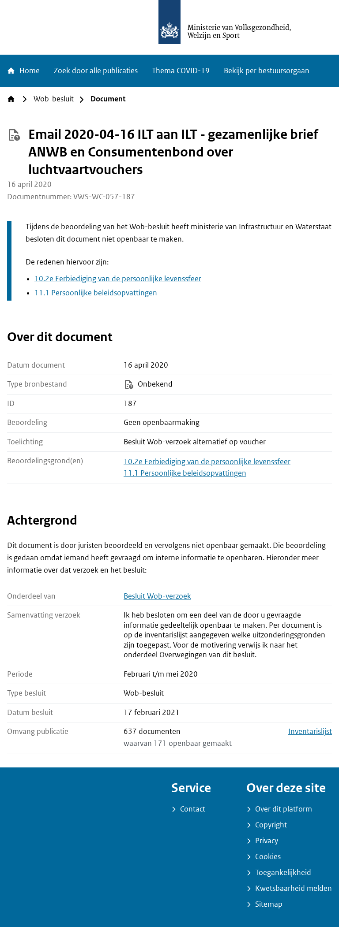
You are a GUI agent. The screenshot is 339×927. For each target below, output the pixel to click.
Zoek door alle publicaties (96, 70)
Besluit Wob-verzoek (157, 596)
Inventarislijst (310, 731)
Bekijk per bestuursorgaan (266, 70)
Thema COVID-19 (181, 70)
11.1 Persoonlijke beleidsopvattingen (95, 293)
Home (29, 70)
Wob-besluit (54, 99)
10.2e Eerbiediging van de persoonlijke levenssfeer (117, 278)
